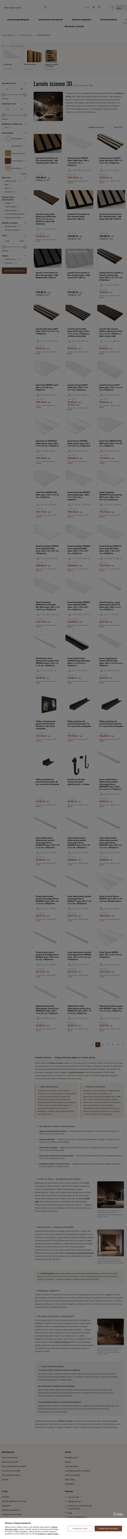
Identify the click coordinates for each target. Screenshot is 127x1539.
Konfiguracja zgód (80, 1528)
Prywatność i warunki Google (47, 1534)
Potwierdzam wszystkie (108, 1528)
